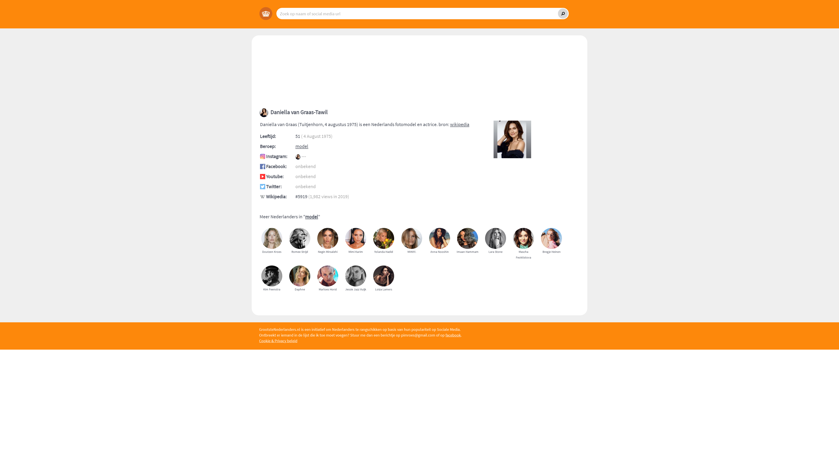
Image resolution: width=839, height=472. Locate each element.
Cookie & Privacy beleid (278, 340)
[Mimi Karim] (357, 262)
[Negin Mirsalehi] (329, 262)
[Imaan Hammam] (469, 262)
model (301, 146)
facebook (453, 335)
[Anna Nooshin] (441, 262)
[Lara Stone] (497, 262)
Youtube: (275, 176)
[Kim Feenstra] (274, 300)
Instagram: (276, 156)
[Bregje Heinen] (553, 262)
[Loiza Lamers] (385, 300)
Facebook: (276, 166)
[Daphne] (301, 300)
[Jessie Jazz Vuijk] (357, 300)
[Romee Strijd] (301, 262)
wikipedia (459, 124)
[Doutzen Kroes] (274, 262)
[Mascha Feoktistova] (525, 262)
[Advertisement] (419, 72)
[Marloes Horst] (329, 300)
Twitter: (274, 186)
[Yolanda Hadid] (385, 262)
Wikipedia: (276, 196)
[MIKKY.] (413, 262)
